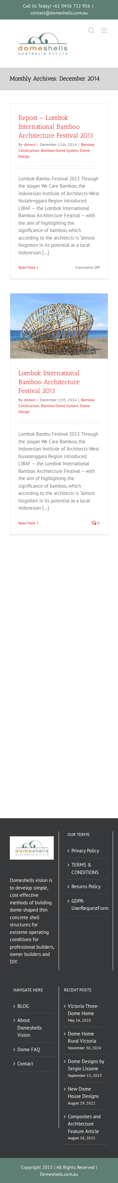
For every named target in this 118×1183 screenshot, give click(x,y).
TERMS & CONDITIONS (85, 868)
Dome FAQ (28, 1049)
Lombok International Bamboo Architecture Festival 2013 (49, 382)
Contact (25, 1063)
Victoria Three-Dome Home (83, 1010)
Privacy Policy (85, 850)
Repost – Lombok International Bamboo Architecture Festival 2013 (55, 126)
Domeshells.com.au (59, 1174)
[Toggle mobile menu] (104, 30)
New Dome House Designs (83, 1093)
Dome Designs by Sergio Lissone (86, 1065)
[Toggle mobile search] (91, 30)
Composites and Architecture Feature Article (84, 1123)
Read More (26, 267)
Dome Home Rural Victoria (82, 1037)
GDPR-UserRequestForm (88, 905)
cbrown (30, 144)
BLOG (23, 1006)
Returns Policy (86, 886)
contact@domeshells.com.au (59, 13)
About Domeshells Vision (29, 1027)
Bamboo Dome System (59, 150)
